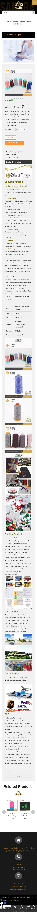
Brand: (8, 155)
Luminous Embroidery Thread (25, 815)
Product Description (13, 162)
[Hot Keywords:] (33, 12)
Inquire (10, 137)
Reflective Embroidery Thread (12, 815)
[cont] (18, 51)
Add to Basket (16, 142)
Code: (8, 157)
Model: (8, 152)
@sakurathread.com (20, 886)
